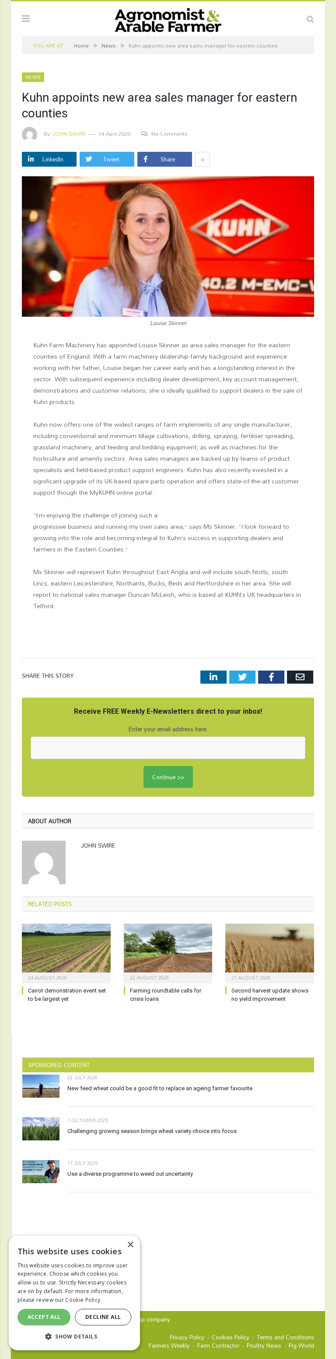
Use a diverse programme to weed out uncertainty (130, 1174)
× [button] (130, 1245)
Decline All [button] (103, 1317)
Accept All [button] (44, 1317)
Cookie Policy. (83, 1300)
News (33, 77)
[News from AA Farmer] (168, 17)
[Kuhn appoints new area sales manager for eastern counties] (168, 247)
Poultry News (264, 1345)
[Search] (310, 19)
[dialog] (74, 1293)
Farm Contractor (218, 1345)
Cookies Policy (230, 1337)
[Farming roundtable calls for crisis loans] (168, 953)
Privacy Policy (187, 1337)
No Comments (169, 133)
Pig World (301, 1345)
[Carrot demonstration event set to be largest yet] (66, 953)
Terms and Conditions (285, 1337)
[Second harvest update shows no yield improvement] (269, 953)
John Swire (69, 133)
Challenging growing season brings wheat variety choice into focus (152, 1131)
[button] (74, 1336)
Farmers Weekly (169, 1345)
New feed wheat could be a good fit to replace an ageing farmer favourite (159, 1088)
